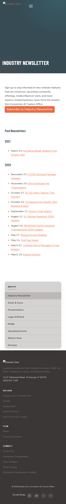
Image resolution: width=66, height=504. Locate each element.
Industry (12, 287)
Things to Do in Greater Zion (17, 395)
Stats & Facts (15, 302)
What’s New (15, 338)
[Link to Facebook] (29, 496)
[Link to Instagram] (43, 496)
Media (11, 323)
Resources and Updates (33, 235)
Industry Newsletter (19, 295)
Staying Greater (32, 254)
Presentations (16, 309)
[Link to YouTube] (36, 496)
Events (6, 401)
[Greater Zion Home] (12, 6)
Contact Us (8, 451)
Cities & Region (10, 461)
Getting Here (9, 406)
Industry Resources (12, 436)
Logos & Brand (16, 316)
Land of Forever (10, 411)
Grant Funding (10, 467)
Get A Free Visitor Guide (15, 416)
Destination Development (15, 456)
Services (12, 345)
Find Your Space (30, 240)
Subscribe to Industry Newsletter (30, 109)
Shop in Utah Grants (40, 211)
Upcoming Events (17, 331)
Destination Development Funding (19, 472)
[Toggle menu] (45, 6)
